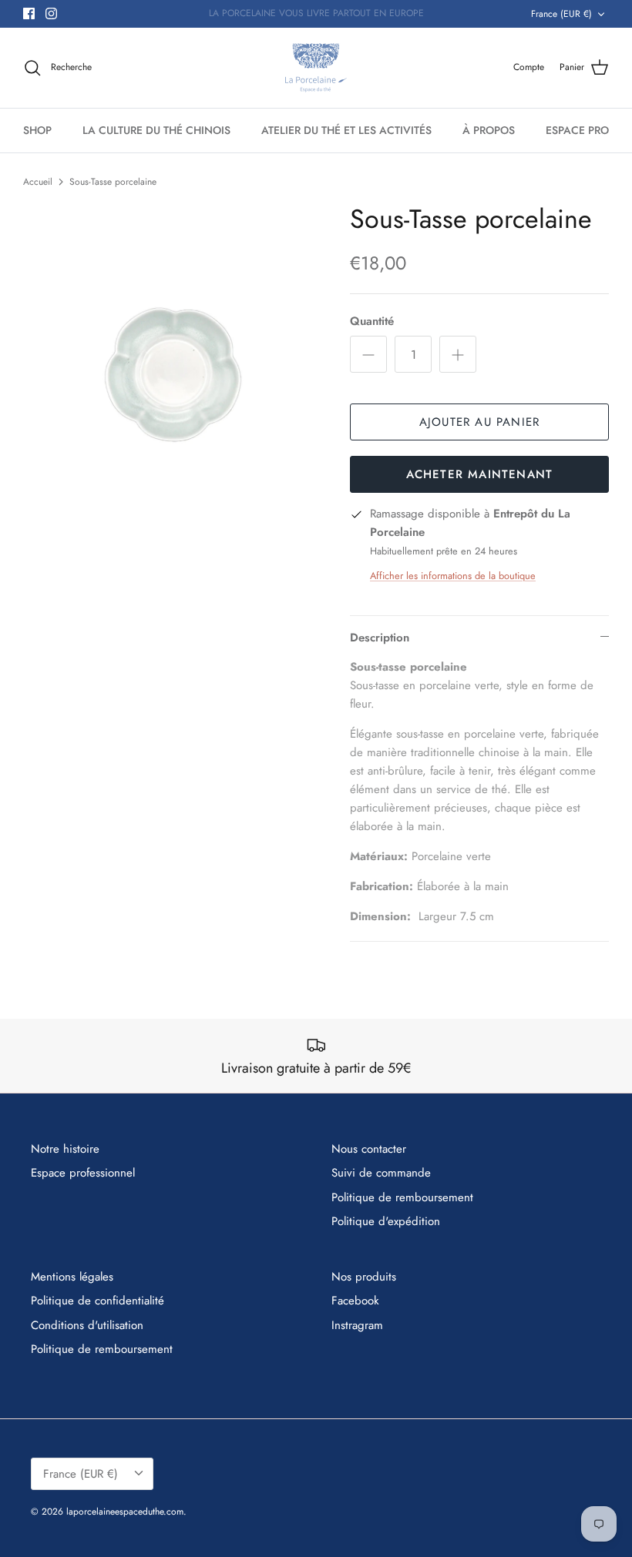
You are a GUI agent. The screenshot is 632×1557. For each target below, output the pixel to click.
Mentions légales (72, 1276)
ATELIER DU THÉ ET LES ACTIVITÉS (346, 130)
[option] (169, 350)
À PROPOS (488, 130)
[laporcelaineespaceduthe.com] (316, 67)
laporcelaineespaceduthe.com (124, 1511)
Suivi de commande (381, 1172)
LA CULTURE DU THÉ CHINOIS (156, 130)
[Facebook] (29, 13)
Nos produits (363, 1276)
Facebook (355, 1300)
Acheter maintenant (479, 474)
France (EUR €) (561, 14)
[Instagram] (51, 13)
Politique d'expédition (385, 1221)
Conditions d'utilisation (87, 1325)
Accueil (37, 182)
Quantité (372, 321)
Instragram (357, 1325)
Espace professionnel (83, 1172)
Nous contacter (368, 1148)
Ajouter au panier (479, 422)
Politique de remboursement (402, 1197)
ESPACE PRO (577, 130)
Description (379, 637)
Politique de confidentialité (97, 1300)
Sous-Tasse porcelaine (112, 182)
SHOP (37, 130)
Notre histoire (65, 1148)
